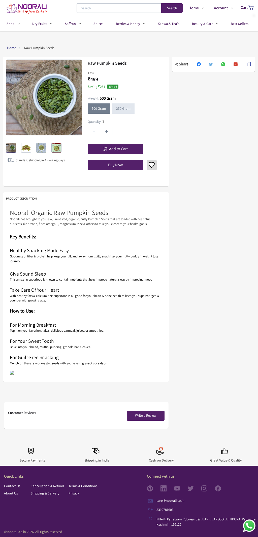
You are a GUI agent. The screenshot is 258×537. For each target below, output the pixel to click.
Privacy (74, 493)
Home (11, 48)
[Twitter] (194, 488)
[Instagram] (208, 488)
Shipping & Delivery (45, 493)
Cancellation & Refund (47, 486)
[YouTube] (181, 488)
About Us (11, 493)
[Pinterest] (153, 488)
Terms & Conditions (83, 486)
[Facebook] (222, 488)
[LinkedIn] (167, 488)
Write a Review (145, 415)
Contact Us (12, 486)
